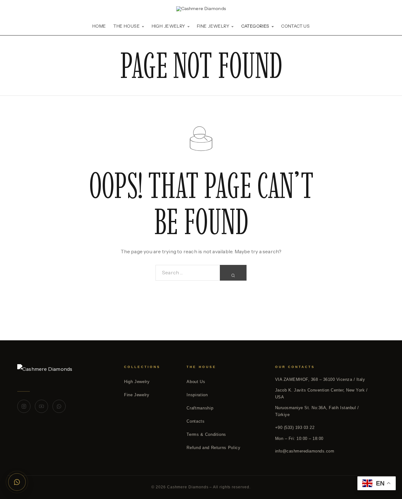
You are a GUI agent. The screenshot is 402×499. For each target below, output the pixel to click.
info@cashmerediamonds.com (304, 451)
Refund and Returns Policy (213, 447)
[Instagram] (23, 406)
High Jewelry (137, 381)
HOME (99, 26)
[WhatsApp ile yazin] (17, 482)
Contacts (195, 421)
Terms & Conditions (206, 434)
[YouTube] (41, 406)
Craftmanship (200, 408)
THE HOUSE (126, 26)
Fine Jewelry (136, 394)
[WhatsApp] (59, 406)
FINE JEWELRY (213, 26)
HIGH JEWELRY (168, 26)
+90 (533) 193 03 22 (295, 427)
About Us (196, 381)
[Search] (233, 273)
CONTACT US (295, 26)
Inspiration (197, 394)
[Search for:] (187, 273)
